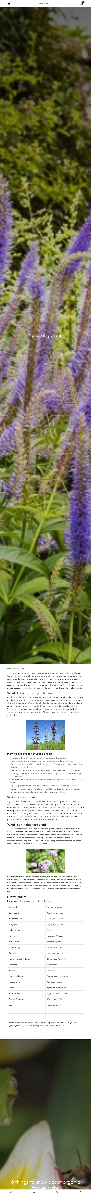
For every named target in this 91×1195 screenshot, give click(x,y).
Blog (9, 668)
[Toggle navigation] (9, 3)
